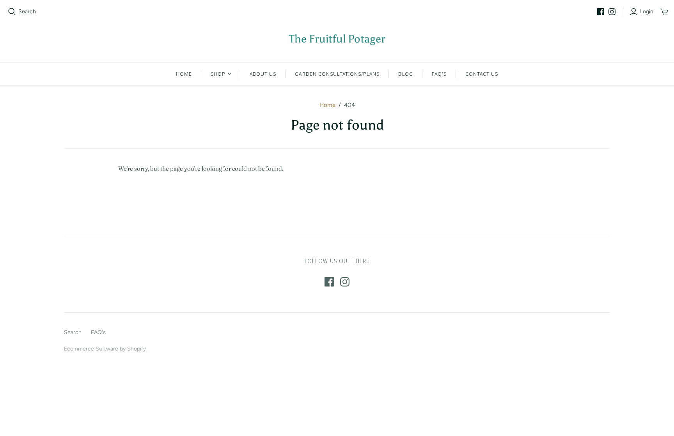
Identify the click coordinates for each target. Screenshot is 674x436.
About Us (263, 73)
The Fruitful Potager (337, 38)
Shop (218, 73)
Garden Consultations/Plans (337, 73)
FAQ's (439, 73)
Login (646, 11)
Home (184, 73)
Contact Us (481, 73)
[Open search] (12, 12)
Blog (405, 73)
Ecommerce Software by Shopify (105, 348)
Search (27, 11)
